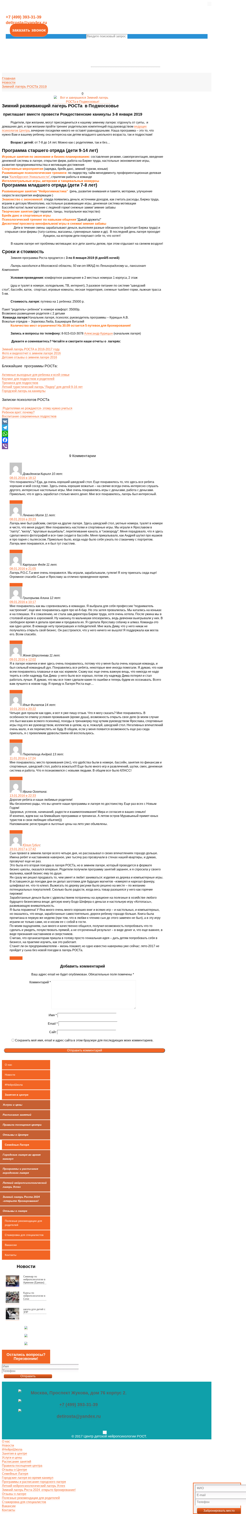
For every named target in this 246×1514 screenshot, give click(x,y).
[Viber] (82, 446)
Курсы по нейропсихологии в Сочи (34, 1295)
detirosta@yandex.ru (79, 1416)
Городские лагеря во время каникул (27, 1477)
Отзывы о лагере (14, 1494)
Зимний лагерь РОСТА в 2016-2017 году (30, 349)
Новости (8, 82)
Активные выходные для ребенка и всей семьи (35, 374)
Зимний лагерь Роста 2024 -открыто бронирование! (39, 1489)
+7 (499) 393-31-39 (78, 1404)
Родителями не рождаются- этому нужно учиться (37, 408)
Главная (8, 78)
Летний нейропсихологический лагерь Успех (33, 1485)
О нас (8, 1064)
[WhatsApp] (82, 434)
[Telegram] (82, 428)
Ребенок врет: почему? (18, 412)
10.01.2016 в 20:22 (23, 709)
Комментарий (40, 982)
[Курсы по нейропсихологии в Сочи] (12, 1297)
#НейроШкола (14, 1084)
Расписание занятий (16, 1461)
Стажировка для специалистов (24, 1234)
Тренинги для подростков (20, 383)
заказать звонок (29, 30)
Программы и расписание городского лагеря (34, 1481)
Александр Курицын (98, 333)
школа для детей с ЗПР (34, 1311)
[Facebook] (82, 440)
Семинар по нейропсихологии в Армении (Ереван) (34, 1279)
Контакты (10, 1254)
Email (53, 1023)
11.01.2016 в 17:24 (23, 758)
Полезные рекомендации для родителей (23, 1222)
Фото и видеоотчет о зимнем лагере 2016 (31, 353)
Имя (53, 1015)
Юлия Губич (31, 845)
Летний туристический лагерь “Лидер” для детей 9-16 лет (42, 387)
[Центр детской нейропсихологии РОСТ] (125, 41)
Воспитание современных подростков (29, 416)
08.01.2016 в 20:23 (23, 519)
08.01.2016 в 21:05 (23, 568)
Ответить (16, 502)
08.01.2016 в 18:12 (23, 478)
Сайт (52, 1032)
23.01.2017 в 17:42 (23, 849)
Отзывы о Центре (14, 1469)
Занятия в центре (16, 1094)
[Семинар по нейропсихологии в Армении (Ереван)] (12, 1281)
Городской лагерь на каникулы (24, 391)
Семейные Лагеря (17, 1144)
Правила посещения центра (22, 1465)
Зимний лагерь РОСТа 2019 (24, 86)
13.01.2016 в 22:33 (23, 795)
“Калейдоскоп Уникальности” (29, 177)
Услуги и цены (12, 1457)
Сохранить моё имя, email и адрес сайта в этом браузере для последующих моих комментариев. (84, 1040)
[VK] (82, 421)
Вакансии (11, 1244)
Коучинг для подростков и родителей (28, 378)
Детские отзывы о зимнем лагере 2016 (29, 357)
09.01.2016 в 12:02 (23, 659)
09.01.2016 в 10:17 (23, 602)
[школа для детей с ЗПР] (12, 1314)
